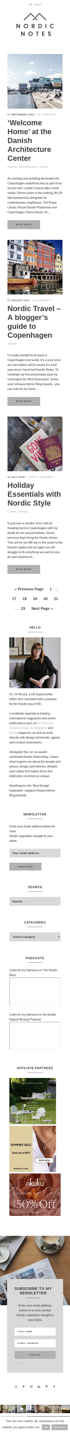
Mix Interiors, (45, 723)
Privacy (19, 1363)
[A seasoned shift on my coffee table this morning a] (57, 1409)
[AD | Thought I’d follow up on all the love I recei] (48, 1409)
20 (45, 599)
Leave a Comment (40, 477)
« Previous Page (29, 589)
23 (23, 608)
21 (56, 599)
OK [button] (46, 1427)
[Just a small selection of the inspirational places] (4, 1409)
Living (12, 512)
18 (25, 599)
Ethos (13, 732)
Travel (43, 167)
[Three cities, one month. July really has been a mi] (66, 1409)
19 (35, 599)
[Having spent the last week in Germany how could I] (30, 1409)
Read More (24, 224)
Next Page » (42, 608)
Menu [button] (38, 5)
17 (14, 599)
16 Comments (41, 300)
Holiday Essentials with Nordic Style (34, 494)
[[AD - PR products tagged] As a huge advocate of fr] (22, 1409)
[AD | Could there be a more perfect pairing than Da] (39, 1409)
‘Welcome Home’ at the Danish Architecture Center (29, 140)
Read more (60, 1427)
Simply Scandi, (19, 728)
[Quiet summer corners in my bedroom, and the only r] (13, 1409)
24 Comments (46, 114)
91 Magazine (39, 728)
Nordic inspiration (21, 167)
